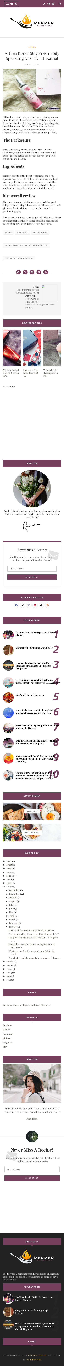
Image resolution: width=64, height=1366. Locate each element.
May (11, 912)
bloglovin (7, 1042)
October (13, 897)
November (14, 893)
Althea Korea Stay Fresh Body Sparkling (26, 245)
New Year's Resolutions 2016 (30, 695)
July (11, 904)
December (14, 890)
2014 (8, 976)
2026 (8, 861)
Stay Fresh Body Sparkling (19, 258)
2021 (8, 879)
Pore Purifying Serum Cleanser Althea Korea (31, 930)
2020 (8, 882)
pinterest (7, 1038)
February (13, 923)
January (13, 926)
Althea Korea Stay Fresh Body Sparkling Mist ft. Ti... (34, 934)
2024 (8, 868)
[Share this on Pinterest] (32, 272)
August (12, 901)
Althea (32, 47)
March (12, 919)
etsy (5, 1046)
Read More (32, 1118)
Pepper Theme (37, 1355)
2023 (8, 872)
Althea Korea (40, 232)
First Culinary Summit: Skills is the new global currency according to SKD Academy (38, 681)
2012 (8, 979)
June (11, 908)
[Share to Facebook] (18, 272)
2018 (8, 961)
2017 (8, 965)
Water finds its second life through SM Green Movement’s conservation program (38, 712)
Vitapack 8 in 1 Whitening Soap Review (34, 647)
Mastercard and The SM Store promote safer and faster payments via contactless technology (36, 758)
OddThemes (34, 1359)
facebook (7, 1025)
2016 (8, 968)
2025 (8, 864)
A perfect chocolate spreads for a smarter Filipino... (34, 957)
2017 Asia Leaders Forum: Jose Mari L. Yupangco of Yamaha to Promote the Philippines (34, 666)
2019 (8, 886)
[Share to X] (25, 272)
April (11, 915)
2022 (8, 875)
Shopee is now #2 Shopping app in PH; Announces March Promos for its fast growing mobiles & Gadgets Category (35, 775)
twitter (6, 1029)
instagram (8, 1033)
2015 (8, 972)
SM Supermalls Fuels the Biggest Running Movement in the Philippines (36, 742)
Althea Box (23, 232)
